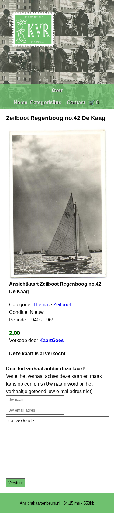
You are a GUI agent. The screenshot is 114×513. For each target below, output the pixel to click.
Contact (76, 102)
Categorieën (44, 102)
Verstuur (15, 483)
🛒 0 (94, 102)
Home (20, 102)
